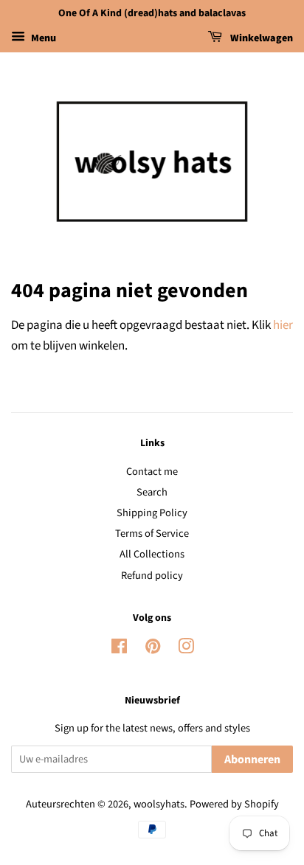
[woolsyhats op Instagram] (186, 649)
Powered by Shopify (234, 804)
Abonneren (252, 759)
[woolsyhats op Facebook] (119, 649)
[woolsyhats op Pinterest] (153, 649)
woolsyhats (159, 804)
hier (283, 325)
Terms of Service (152, 533)
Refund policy (152, 575)
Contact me (152, 471)
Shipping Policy (152, 513)
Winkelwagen (260, 38)
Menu (42, 38)
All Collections (152, 554)
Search (152, 492)
